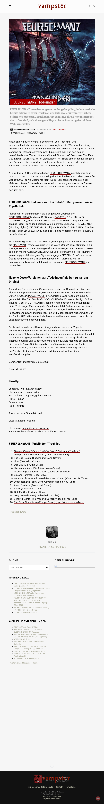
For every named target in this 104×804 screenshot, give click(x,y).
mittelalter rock (35, 133)
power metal (17, 133)
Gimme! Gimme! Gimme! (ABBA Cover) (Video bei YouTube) (47, 451)
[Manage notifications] (98, 798)
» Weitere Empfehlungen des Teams (23, 663)
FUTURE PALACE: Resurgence (26, 658)
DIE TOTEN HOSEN (73, 292)
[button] (10, 6)
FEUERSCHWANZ (60, 129)
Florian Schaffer (52, 546)
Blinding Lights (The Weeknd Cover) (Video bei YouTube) (45, 499)
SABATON (60, 217)
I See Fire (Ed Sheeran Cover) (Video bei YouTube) (42, 471)
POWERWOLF (17, 220)
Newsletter (71, 787)
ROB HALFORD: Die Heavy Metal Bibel (29, 651)
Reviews (14, 94)
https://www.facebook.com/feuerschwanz (43, 431)
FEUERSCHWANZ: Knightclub (26, 612)
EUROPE (29, 158)
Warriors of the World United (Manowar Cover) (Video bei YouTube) (51, 478)
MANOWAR (19, 245)
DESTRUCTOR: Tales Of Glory (26, 627)
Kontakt (59, 787)
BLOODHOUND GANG (70, 227)
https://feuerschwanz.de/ (35, 428)
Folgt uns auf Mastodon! (52, 799)
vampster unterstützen (52, 796)
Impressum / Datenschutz (40, 787)
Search (47, 567)
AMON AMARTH (60, 220)
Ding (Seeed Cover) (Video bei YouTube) (36, 495)
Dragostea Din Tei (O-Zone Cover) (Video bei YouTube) (44, 481)
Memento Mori (40, 180)
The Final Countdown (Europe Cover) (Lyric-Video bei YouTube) (49, 502)
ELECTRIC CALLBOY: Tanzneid (26, 632)
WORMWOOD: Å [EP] (22, 639)
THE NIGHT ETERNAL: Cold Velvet (28, 630)
